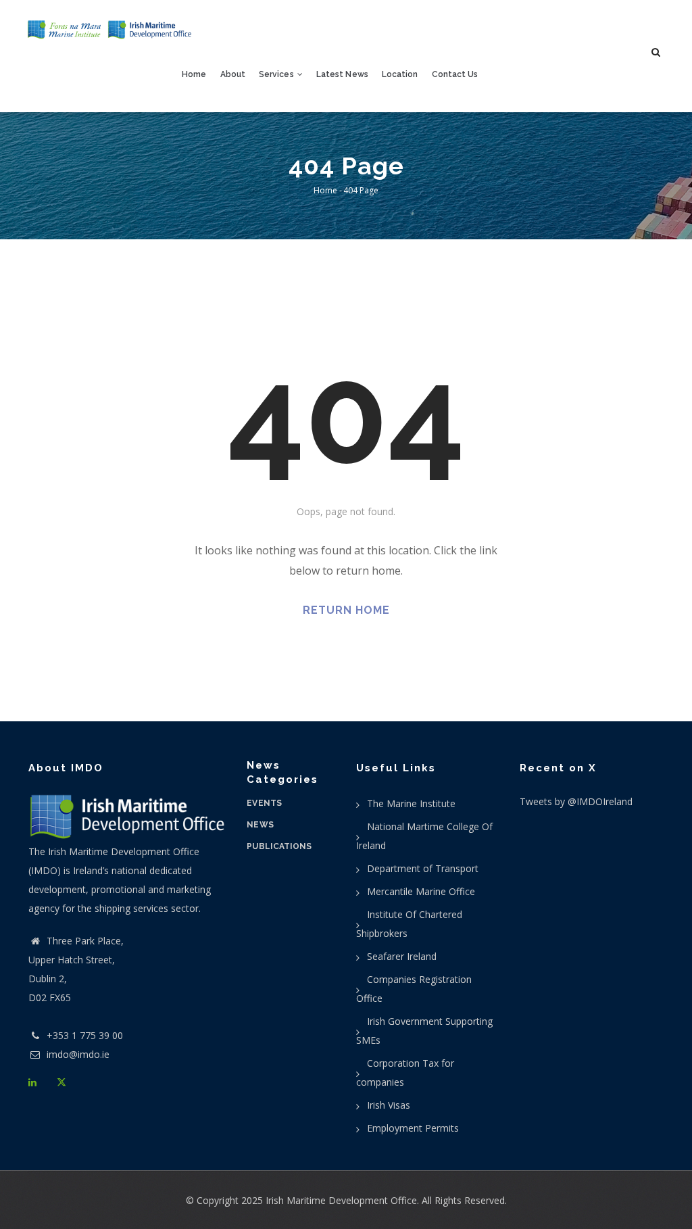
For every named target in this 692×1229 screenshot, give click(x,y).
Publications (279, 846)
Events (264, 803)
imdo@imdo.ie (76, 1054)
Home (194, 74)
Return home (346, 610)
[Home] (110, 30)
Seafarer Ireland (402, 956)
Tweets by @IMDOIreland (576, 801)
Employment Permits (413, 1128)
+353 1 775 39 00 (85, 1035)
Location (400, 74)
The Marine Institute (411, 803)
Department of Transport (422, 868)
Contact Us (455, 74)
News (260, 824)
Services (277, 74)
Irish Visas (388, 1105)
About (232, 74)
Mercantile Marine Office (421, 891)
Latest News (342, 74)
